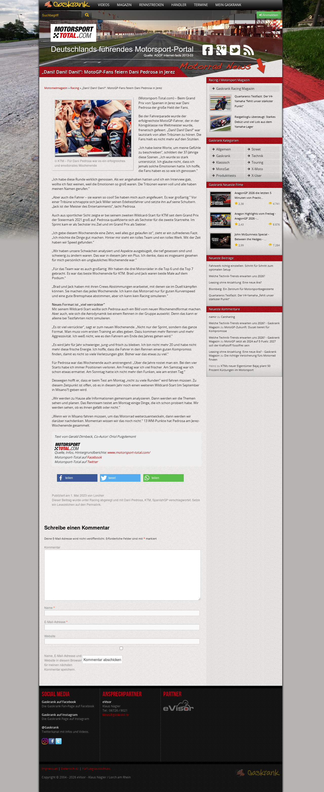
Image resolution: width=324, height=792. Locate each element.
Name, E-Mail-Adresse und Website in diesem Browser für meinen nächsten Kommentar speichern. (63, 662)
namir (212, 317)
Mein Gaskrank (228, 5)
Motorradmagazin (56, 88)
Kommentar (52, 547)
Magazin (124, 5)
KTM (148, 500)
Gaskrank (222, 155)
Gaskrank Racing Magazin (234, 88)
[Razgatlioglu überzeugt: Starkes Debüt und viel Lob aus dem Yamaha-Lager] (220, 123)
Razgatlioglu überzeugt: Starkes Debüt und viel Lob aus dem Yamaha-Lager (255, 121)
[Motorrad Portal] (66, 5)
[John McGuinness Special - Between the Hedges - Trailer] (220, 241)
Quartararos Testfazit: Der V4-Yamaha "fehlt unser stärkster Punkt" (254, 101)
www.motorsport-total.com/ (128, 452)
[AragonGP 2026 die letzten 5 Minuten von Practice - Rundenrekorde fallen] (220, 199)
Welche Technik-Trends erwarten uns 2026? (237, 276)
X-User (256, 175)
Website (49, 636)
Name (49, 607)
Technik (257, 155)
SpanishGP (160, 500)
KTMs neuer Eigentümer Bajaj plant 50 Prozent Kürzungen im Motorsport (239, 367)
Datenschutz (70, 768)
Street (256, 149)
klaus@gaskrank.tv (116, 715)
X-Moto (257, 169)
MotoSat (222, 169)
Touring (257, 162)
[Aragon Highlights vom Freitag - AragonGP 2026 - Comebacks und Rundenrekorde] (220, 220)
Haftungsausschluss (96, 768)
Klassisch (222, 162)
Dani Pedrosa (133, 500)
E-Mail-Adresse (56, 622)
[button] (77, 478)
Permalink (93, 504)
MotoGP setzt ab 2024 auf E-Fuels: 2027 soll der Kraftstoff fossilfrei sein (242, 343)
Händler (178, 5)
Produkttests (225, 175)
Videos (103, 5)
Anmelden (270, 15)
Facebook (94, 457)
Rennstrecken (151, 5)
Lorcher (98, 495)
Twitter (92, 461)
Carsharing (228, 317)
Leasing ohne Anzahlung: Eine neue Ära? (235, 282)
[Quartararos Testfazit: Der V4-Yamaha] (220, 102)
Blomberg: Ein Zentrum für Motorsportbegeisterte (241, 289)
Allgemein (223, 149)
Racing (74, 88)
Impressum (50, 768)
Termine (201, 5)
